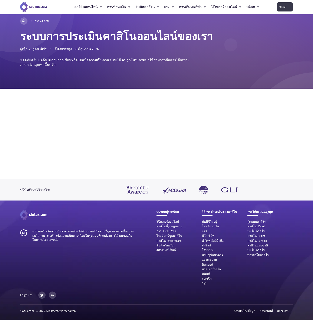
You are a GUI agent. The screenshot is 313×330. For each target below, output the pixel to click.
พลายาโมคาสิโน (258, 255)
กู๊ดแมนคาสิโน (256, 221)
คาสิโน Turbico (257, 240)
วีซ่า (204, 283)
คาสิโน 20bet (256, 226)
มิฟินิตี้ (206, 274)
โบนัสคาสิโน (145, 7)
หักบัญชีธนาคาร (212, 255)
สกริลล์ (206, 245)
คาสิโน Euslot (256, 235)
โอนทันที (207, 250)
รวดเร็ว (207, 278)
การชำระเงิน (116, 7)
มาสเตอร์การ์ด (211, 269)
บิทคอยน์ (207, 264)
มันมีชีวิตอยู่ (209, 221)
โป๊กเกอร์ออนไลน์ (224, 7)
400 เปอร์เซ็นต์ (166, 250)
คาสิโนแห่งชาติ (257, 245)
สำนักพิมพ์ (266, 311)
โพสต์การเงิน (210, 226)
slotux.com (38, 215)
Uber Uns (283, 311)
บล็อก (251, 7)
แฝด (204, 231)
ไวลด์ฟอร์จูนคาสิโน (169, 235)
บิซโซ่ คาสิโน (256, 231)
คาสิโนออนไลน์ (86, 7)
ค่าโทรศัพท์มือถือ (213, 240)
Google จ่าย (209, 259)
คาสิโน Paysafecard (169, 240)
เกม (167, 7)
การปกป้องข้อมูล (244, 311)
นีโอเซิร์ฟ (208, 235)
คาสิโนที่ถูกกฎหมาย (169, 226)
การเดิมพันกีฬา (190, 7)
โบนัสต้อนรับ (165, 245)
